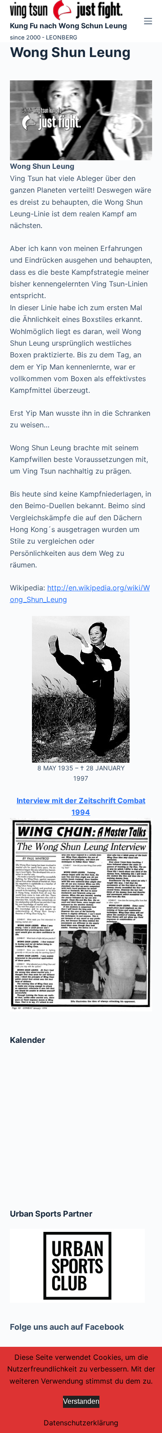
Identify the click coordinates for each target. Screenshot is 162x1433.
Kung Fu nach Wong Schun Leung (68, 25)
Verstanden (81, 1401)
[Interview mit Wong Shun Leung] (81, 914)
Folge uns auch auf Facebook (67, 1327)
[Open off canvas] (148, 21)
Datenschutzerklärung (81, 1422)
